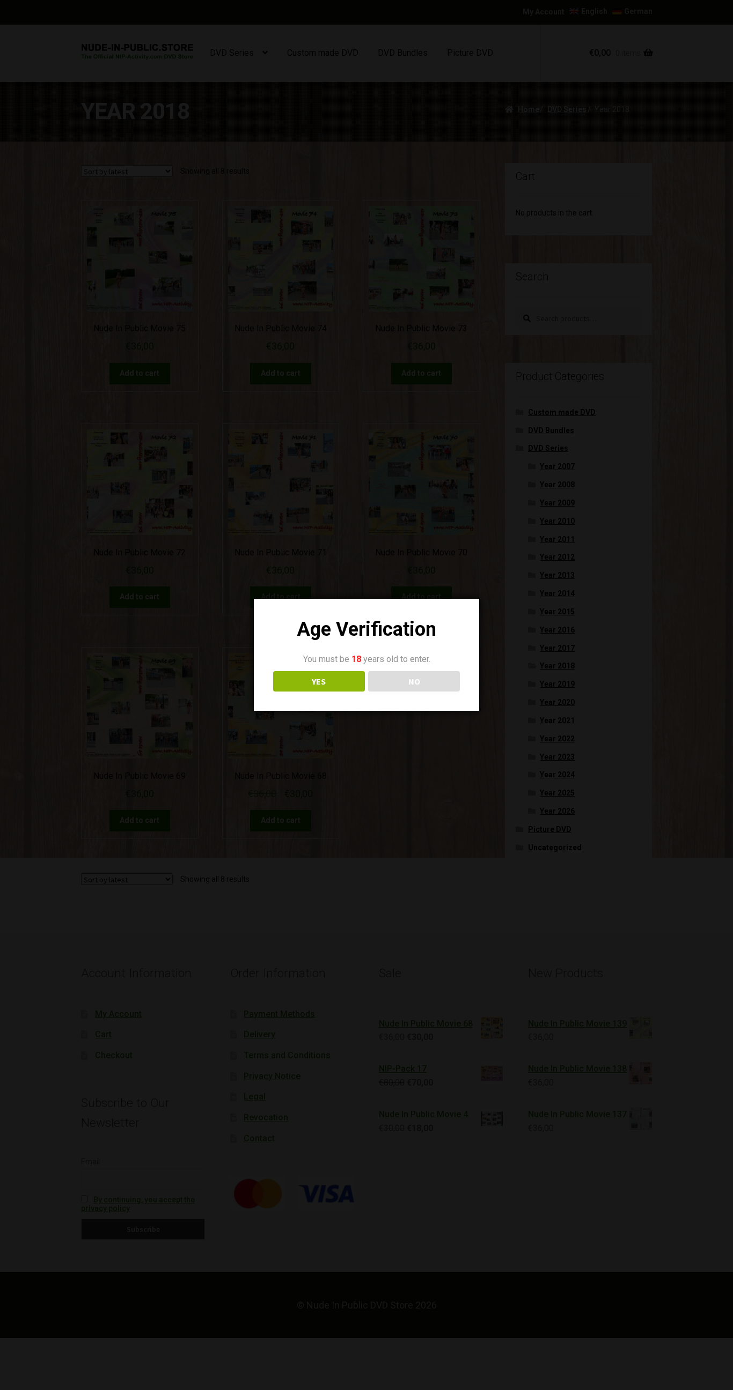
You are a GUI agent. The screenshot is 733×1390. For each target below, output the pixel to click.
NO (414, 681)
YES (319, 681)
